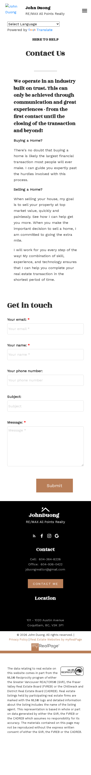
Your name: (17, 345)
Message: (15, 422)
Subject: (14, 396)
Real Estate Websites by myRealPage (56, 639)
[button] (34, 536)
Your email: (17, 319)
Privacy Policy (18, 639)
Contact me (45, 584)
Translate (44, 30)
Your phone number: (25, 371)
